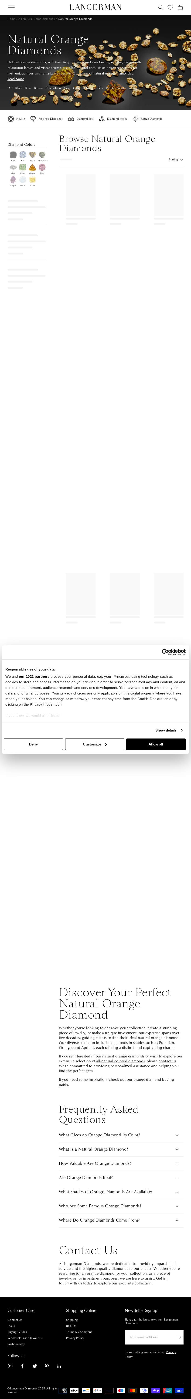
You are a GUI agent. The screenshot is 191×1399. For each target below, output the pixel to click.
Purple (110, 88)
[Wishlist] (170, 7)
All (10, 88)
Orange (90, 88)
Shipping (72, 1320)
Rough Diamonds (151, 119)
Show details (166, 730)
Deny (33, 744)
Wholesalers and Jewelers (24, 1338)
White (121, 88)
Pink (100, 88)
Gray (67, 88)
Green (77, 88)
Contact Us (14, 1320)
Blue (28, 88)
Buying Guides (17, 1332)
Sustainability (16, 1344)
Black (18, 88)
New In (20, 119)
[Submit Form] (179, 1337)
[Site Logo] (95, 7)
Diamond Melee (117, 119)
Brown (38, 88)
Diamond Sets (85, 119)
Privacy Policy (75, 1338)
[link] (13, 1367)
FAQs (11, 1326)
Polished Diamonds (50, 119)
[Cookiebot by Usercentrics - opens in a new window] (165, 652)
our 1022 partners (34, 676)
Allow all (156, 744)
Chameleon (53, 88)
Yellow (133, 88)
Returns (71, 1326)
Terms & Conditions (79, 1332)
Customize (92, 744)
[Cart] (180, 7)
